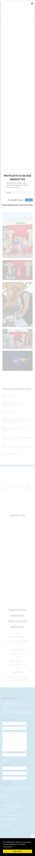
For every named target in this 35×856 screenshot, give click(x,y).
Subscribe (29, 200)
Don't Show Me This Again (15, 200)
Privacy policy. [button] (7, 846)
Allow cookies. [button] (17, 851)
